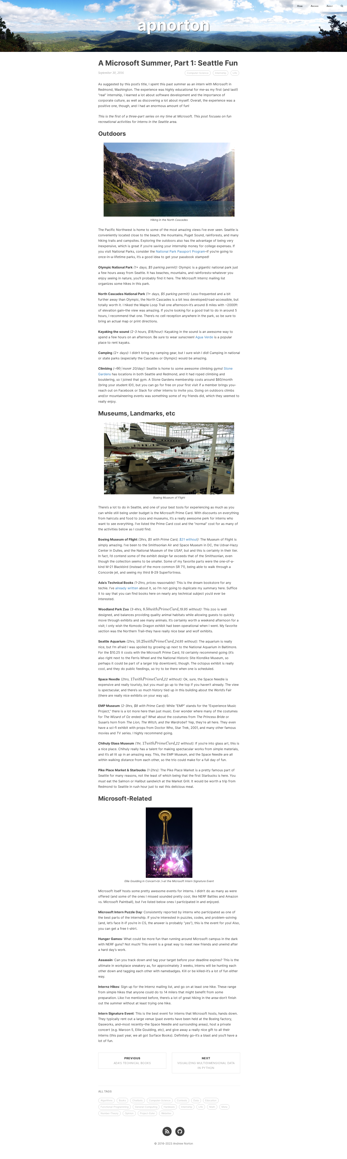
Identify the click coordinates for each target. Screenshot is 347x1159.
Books (122, 1100)
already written (126, 588)
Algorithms (106, 1100)
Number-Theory (109, 1113)
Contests (182, 1100)
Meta (224, 1106)
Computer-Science (197, 72)
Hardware (169, 1106)
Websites (166, 1113)
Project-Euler (147, 1113)
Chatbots (137, 1100)
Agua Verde (204, 337)
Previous (132, 1060)
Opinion (129, 1113)
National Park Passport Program (180, 251)
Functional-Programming (115, 1106)
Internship (220, 72)
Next (206, 1063)
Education (210, 1100)
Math (212, 1106)
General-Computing (146, 1106)
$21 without (188, 539)
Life (235, 72)
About (330, 5)
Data (196, 1100)
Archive (314, 5)
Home (300, 5)
